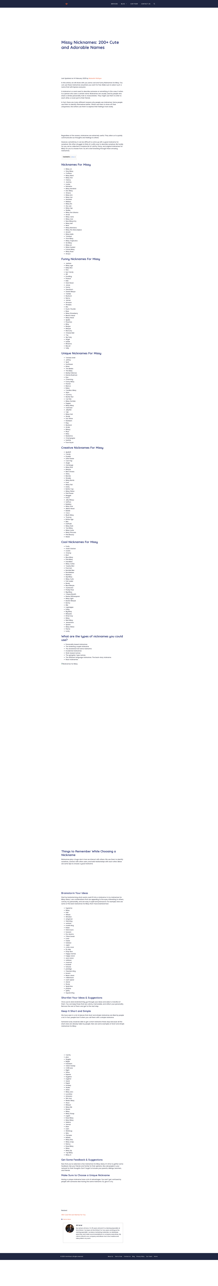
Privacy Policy (140, 1256)
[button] (154, 4)
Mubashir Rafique (95, 78)
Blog (123, 4)
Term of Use (118, 1256)
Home (156, 1256)
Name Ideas (67, 1219)
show (73, 157)
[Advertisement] (93, 27)
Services (114, 4)
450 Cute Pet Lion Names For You (73, 1215)
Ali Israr (79, 1225)
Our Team (134, 4)
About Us (110, 1256)
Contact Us (145, 4)
